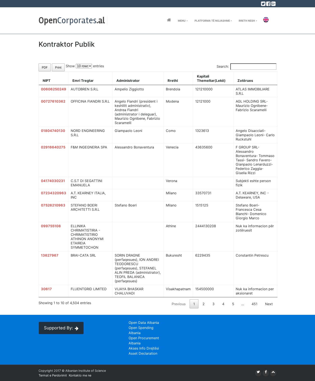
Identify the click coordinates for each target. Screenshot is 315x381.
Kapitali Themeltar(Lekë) (211, 78)
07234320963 (53, 193)
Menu (182, 20)
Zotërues (245, 80)
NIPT (47, 80)
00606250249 (53, 89)
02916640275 (53, 147)
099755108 (51, 226)
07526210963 (53, 205)
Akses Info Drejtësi (144, 348)
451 (254, 304)
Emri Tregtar (83, 80)
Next (269, 304)
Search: (223, 66)
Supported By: (58, 327)
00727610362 (53, 101)
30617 (46, 289)
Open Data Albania (144, 322)
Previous (179, 304)
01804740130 (53, 130)
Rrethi (173, 80)
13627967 (49, 255)
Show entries (85, 66)
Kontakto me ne (80, 375)
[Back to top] (273, 373)
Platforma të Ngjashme (212, 20)
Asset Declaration (143, 353)
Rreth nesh (247, 20)
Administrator (128, 80)
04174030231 (53, 181)
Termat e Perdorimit (53, 375)
